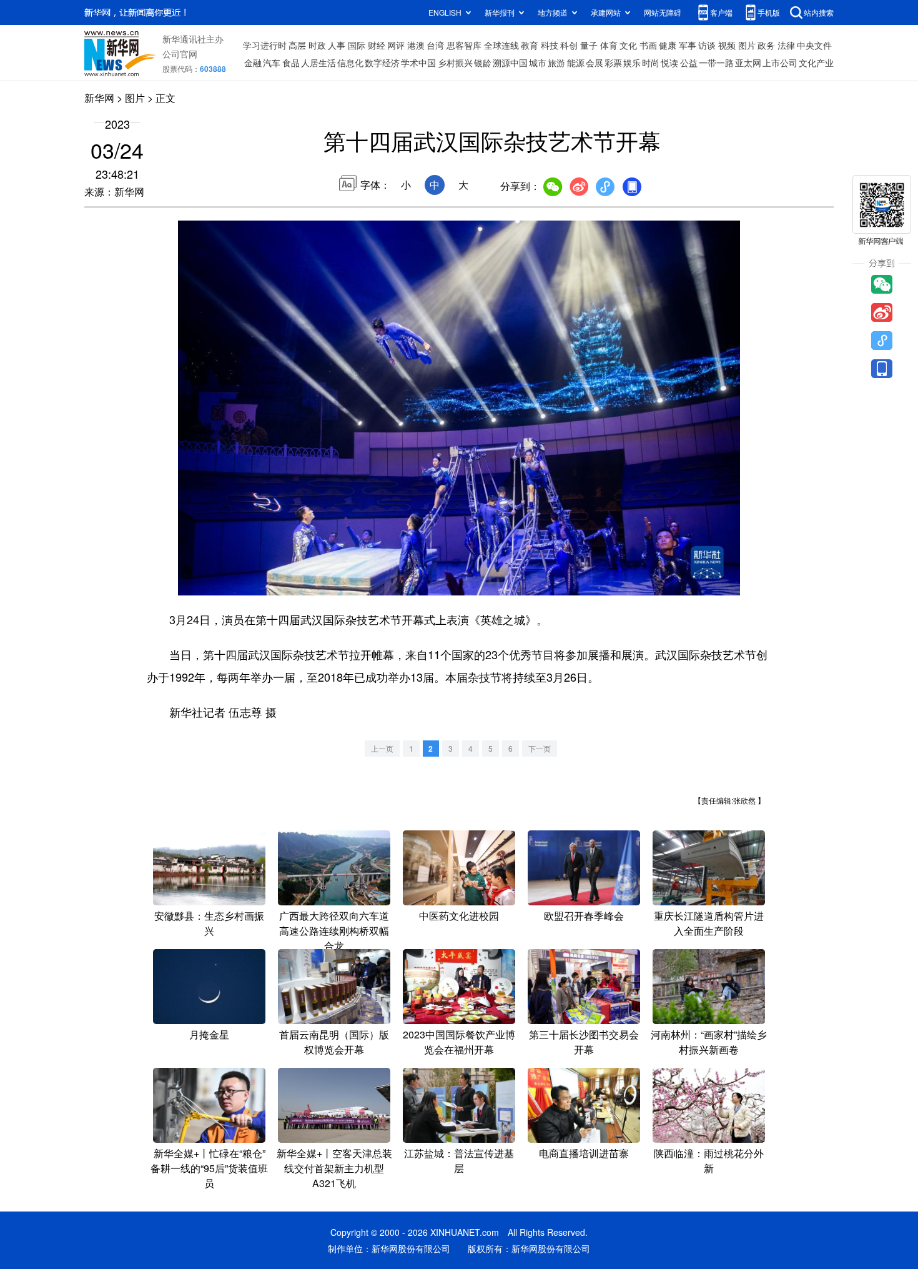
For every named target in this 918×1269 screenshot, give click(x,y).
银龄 (482, 62)
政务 (766, 45)
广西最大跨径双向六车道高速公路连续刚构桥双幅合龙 (334, 930)
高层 (297, 45)
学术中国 (418, 62)
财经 (376, 45)
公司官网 (179, 53)
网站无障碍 (662, 12)
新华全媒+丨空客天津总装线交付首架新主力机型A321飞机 (334, 1168)
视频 (727, 45)
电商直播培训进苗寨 (584, 1153)
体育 (609, 45)
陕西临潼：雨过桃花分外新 (709, 1160)
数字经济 (382, 62)
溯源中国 (510, 62)
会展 (594, 62)
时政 (317, 45)
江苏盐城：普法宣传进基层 (459, 1160)
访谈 (707, 45)
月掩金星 (209, 1034)
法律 (786, 45)
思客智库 (464, 45)
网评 (396, 45)
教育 (529, 45)
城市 (537, 62)
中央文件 (814, 45)
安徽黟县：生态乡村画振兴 (209, 923)
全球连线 (501, 45)
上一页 (382, 748)
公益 (689, 62)
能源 (576, 62)
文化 (628, 45)
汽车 (271, 62)
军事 (687, 45)
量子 (589, 45)
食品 (291, 62)
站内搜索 (819, 12)
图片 (747, 45)
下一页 (539, 748)
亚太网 (748, 62)
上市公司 (780, 62)
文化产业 (816, 62)
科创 (569, 45)
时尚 (650, 62)
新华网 (99, 98)
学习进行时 (265, 45)
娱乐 (632, 62)
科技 (549, 45)
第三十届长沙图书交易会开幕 (584, 1042)
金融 (253, 62)
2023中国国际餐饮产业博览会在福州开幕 (459, 1042)
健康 (667, 45)
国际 (356, 45)
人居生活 (318, 62)
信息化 (350, 62)
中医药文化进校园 (459, 915)
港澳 (416, 45)
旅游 (556, 62)
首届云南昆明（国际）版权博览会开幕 (334, 1042)
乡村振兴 (455, 62)
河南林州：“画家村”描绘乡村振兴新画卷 (709, 1042)
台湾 (435, 45)
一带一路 (716, 62)
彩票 (613, 62)
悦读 (669, 62)
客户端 (721, 12)
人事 (336, 45)
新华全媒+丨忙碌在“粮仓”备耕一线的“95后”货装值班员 (209, 1168)
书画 (648, 45)
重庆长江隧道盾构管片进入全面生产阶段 (709, 923)
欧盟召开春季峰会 (584, 915)
